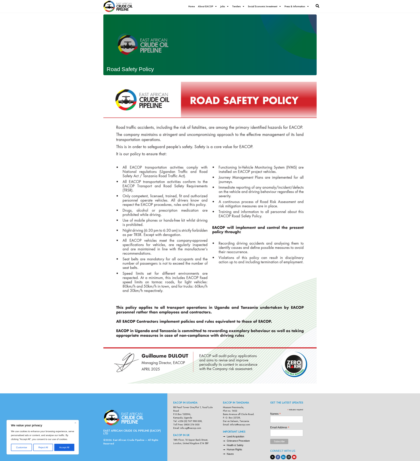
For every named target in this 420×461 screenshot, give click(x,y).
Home (191, 6)
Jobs (222, 6)
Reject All (43, 447)
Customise (21, 447)
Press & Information (294, 6)
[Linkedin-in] (283, 457)
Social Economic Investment (262, 6)
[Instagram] (288, 457)
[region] (43, 437)
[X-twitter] (272, 457)
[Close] (75, 423)
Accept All (64, 447)
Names (275, 413)
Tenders (236, 6)
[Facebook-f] (278, 457)
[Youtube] (294, 457)
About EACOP (205, 6)
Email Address (279, 427)
